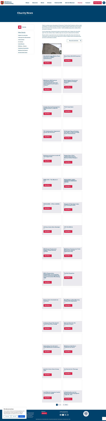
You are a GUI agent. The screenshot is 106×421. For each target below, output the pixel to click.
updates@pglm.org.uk (65, 412)
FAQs (69, 419)
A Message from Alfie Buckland (24, 37)
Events (49, 2)
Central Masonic (21, 43)
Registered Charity (65, 419)
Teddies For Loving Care (23, 35)
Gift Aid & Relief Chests (22, 52)
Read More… (48, 62)
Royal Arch (97, 2)
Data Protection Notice (45, 419)
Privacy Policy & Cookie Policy (53, 419)
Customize (7, 416)
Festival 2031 (58, 2)
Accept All (21, 416)
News (42, 2)
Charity (80, 2)
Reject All (14, 416)
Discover (35, 2)
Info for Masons (69, 2)
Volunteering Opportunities (23, 48)
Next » (66, 404)
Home (27, 2)
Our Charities (20, 41)
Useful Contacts (21, 39)
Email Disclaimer (60, 419)
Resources (44, 413)
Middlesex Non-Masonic (23, 50)
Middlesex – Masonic (22, 46)
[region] (14, 413)
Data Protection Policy (39, 419)
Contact (87, 2)
